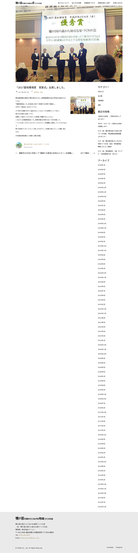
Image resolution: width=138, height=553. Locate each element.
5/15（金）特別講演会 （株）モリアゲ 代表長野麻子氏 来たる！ (110, 152)
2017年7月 (101, 417)
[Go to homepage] (28, 3)
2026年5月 (101, 169)
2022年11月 (102, 277)
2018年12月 (102, 394)
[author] (18, 145)
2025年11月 (102, 192)
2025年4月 (101, 214)
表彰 (41, 92)
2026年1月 (101, 183)
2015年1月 (101, 480)
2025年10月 (102, 196)
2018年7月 (101, 403)
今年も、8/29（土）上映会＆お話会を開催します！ (110, 124)
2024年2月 (101, 241)
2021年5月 (101, 327)
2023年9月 (101, 255)
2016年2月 (101, 453)
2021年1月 (101, 340)
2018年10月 (102, 399)
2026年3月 (101, 174)
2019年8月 (101, 385)
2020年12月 (102, 345)
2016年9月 (101, 439)
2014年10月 (102, 493)
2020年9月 (101, 358)
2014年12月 (102, 484)
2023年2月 (101, 268)
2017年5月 (101, 421)
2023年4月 (101, 264)
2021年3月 (101, 336)
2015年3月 (101, 475)
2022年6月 (101, 295)
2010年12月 (102, 507)
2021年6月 (101, 322)
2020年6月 (101, 363)
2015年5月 (101, 471)
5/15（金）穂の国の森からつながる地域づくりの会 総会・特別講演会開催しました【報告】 (110, 143)
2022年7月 (101, 291)
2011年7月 (101, 502)
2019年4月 (101, 390)
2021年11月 (102, 313)
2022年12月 (102, 273)
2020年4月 (101, 372)
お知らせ (101, 91)
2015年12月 (102, 462)
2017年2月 (101, 426)
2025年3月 (101, 219)
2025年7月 (101, 205)
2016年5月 (101, 448)
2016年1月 (101, 457)
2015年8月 (101, 466)
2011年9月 (101, 498)
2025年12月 (102, 187)
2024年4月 (101, 232)
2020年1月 (101, 376)
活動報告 (36, 92)
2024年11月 (102, 228)
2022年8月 (101, 286)
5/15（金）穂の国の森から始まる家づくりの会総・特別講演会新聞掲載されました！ (110, 133)
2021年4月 (101, 331)
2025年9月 (101, 201)
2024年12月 (102, 223)
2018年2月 (101, 408)
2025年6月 (101, 210)
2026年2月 (101, 178)
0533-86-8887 (24, 535)
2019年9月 (101, 381)
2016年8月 (101, 444)
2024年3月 (101, 237)
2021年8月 (101, 318)
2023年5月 (101, 259)
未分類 (100, 96)
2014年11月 (102, 489)
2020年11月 (102, 349)
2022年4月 (101, 300)
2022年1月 (101, 304)
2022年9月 (101, 282)
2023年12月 (102, 246)
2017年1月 (101, 430)
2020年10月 (102, 354)
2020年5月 (101, 367)
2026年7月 (101, 165)
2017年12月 (102, 412)
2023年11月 (102, 250)
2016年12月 (102, 435)
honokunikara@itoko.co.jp (29, 538)
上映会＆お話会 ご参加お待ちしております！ (109, 117)
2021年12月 (102, 309)
